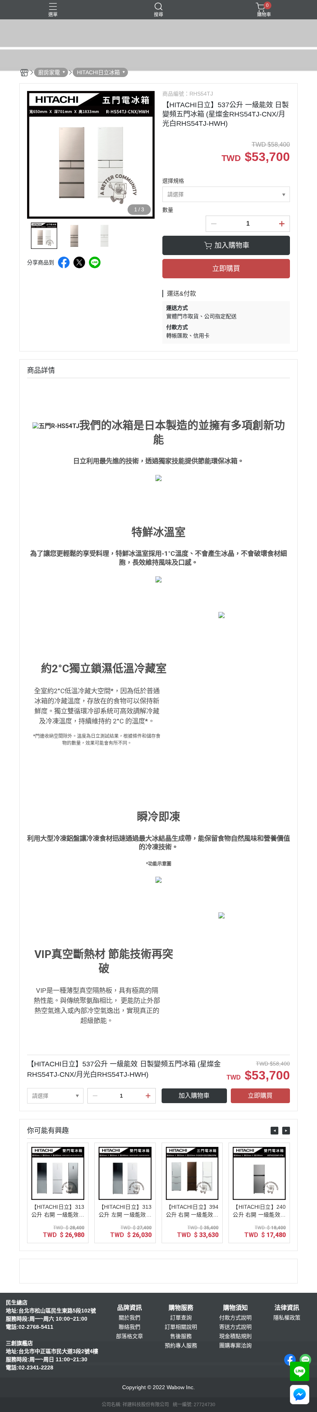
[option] (158, 450)
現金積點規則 (235, 1336)
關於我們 (129, 1317)
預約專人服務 (181, 1345)
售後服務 (181, 1336)
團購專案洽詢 (235, 1345)
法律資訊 (286, 1308)
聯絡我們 (129, 1327)
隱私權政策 (286, 1317)
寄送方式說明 (235, 1327)
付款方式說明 (235, 1317)
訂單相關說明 (181, 1327)
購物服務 (181, 1308)
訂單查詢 (181, 1317)
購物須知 (235, 1308)
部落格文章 (129, 1336)
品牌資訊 (129, 1308)
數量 (167, 210)
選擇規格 (173, 181)
